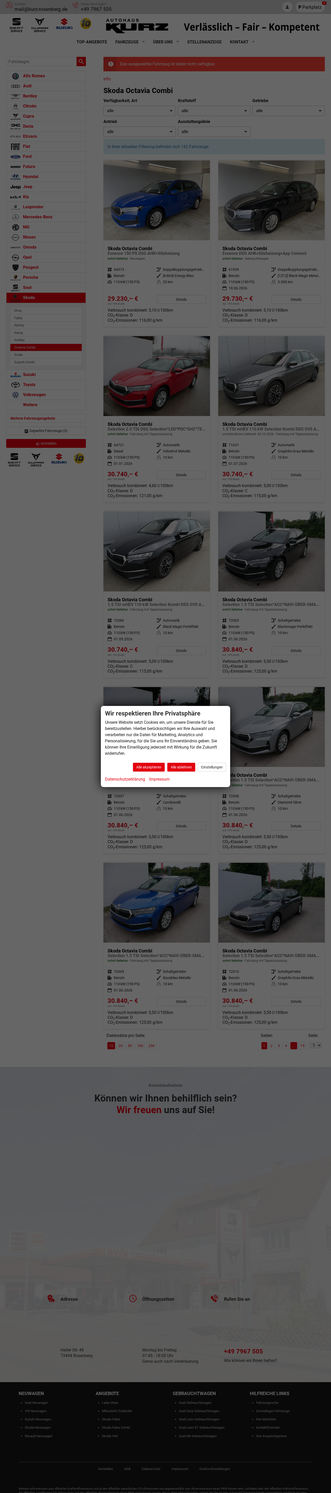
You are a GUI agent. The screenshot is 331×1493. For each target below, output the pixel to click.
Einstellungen (212, 767)
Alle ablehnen (181, 767)
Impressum (159, 779)
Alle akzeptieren (148, 767)
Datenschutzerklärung (125, 779)
